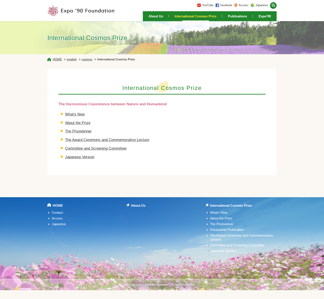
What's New (75, 114)
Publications (237, 16)
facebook (226, 5)
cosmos (87, 59)
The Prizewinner (78, 131)
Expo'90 (265, 16)
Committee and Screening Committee (96, 148)
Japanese (261, 5)
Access (243, 5)
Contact (57, 212)
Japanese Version (79, 157)
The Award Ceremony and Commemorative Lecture (107, 140)
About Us (156, 16)
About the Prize (77, 123)
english (72, 59)
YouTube (207, 5)
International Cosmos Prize (195, 16)
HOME (57, 59)
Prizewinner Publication (227, 230)
